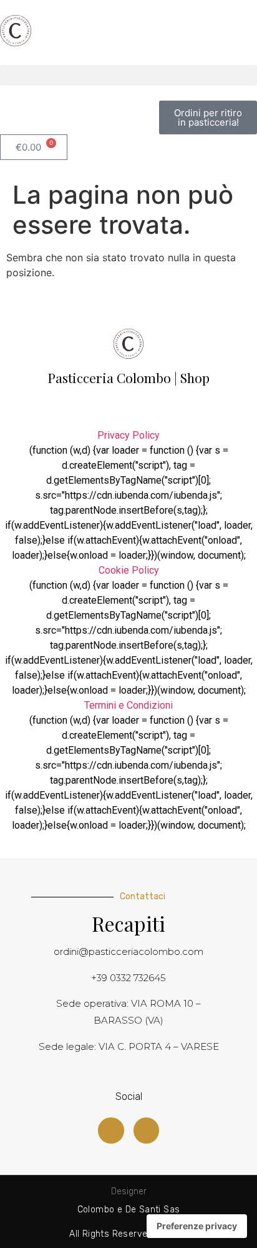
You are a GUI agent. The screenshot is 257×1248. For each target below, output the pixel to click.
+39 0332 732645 (128, 978)
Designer (129, 1191)
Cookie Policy (129, 570)
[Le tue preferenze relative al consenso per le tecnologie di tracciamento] (197, 1226)
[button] (128, 75)
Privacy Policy (128, 435)
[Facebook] (111, 1130)
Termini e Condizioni (128, 705)
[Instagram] (146, 1130)
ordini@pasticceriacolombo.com (128, 951)
